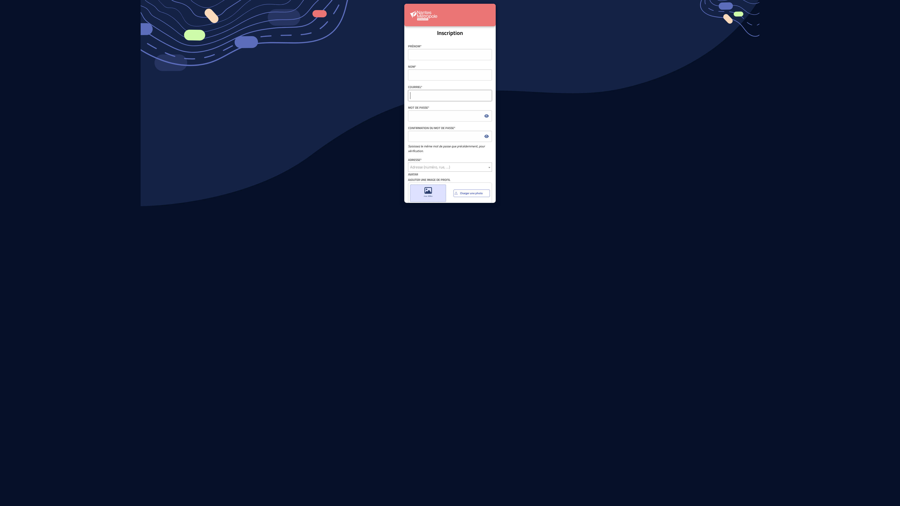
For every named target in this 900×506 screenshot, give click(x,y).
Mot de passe (418, 107)
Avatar (413, 174)
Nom (412, 66)
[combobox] (450, 167)
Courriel (415, 87)
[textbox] (450, 167)
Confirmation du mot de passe (431, 128)
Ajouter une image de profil (445, 187)
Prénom (414, 46)
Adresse (414, 160)
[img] (486, 116)
